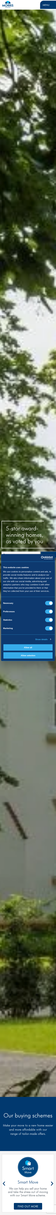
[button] (52, 1183)
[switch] (49, 611)
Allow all (28, 647)
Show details (41, 639)
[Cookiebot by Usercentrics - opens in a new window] (41, 558)
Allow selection (28, 655)
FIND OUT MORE (28, 1206)
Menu (46, 4)
